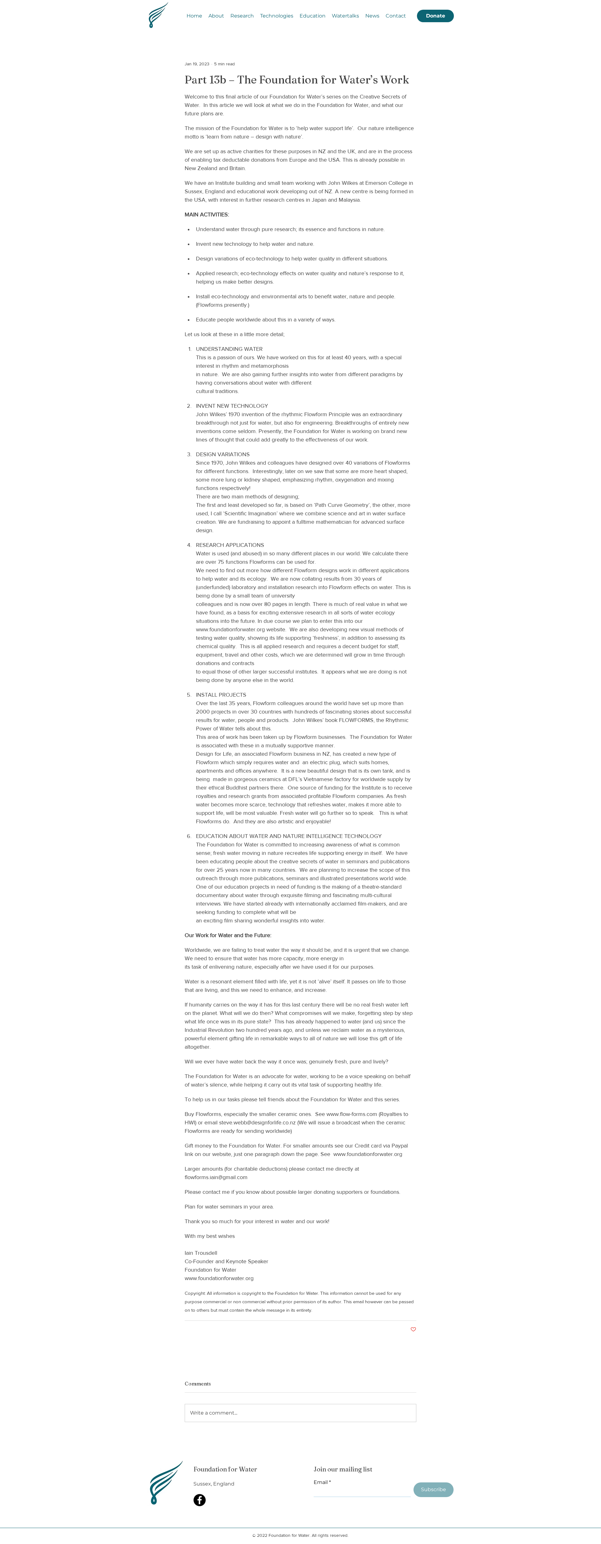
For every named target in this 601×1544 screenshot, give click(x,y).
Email (321, 1482)
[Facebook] (199, 1500)
